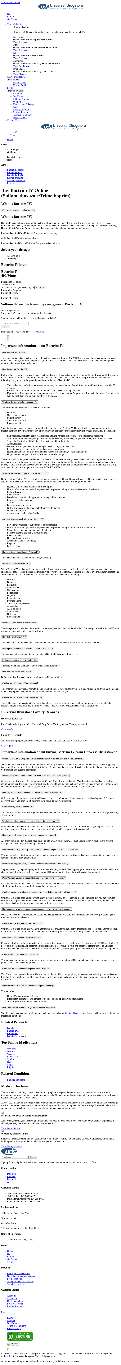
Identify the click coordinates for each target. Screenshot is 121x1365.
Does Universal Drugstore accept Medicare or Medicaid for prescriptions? (33, 878)
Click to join (7, 745)
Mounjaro (11, 1048)
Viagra (10, 1064)
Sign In (10, 1256)
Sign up (33, 1157)
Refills (10, 88)
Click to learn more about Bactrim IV (17, 210)
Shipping (17, 101)
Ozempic (11, 1051)
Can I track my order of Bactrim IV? (17, 807)
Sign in (10, 16)
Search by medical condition (20, 1281)
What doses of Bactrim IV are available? (19, 623)
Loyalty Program (21, 109)
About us (11, 1295)
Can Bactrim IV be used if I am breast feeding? (22, 697)
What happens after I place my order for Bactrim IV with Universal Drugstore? (35, 776)
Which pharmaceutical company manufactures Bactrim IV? (27, 648)
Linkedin (11, 1176)
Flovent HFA (13, 1056)
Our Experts (18, 96)
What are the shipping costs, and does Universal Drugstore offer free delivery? (35, 864)
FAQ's (16, 107)
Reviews (11, 183)
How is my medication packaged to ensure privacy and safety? (29, 835)
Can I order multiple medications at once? (20, 954)
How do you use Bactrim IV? (14, 369)
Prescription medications (18, 1273)
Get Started (12, 19)
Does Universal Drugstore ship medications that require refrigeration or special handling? (40, 849)
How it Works (14, 80)
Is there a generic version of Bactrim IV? (19, 660)
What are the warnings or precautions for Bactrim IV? (25, 473)
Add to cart (40, 287)
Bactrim (10, 1028)
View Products (20, 42)
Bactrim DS (12, 1031)
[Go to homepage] (60, 9)
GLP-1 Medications (16, 77)
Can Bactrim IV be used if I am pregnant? (20, 683)
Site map (11, 1262)
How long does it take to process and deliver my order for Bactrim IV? (32, 792)
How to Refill (19, 85)
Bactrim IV (12, 1033)
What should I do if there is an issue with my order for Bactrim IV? (30, 821)
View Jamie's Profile (10, 1128)
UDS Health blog (15, 1301)
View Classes (19, 74)
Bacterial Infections (16, 1080)
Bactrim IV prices (15, 170)
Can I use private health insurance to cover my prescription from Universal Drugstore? (39, 892)
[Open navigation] (14, 135)
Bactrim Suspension (16, 1036)
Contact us (39, 331)
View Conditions (21, 66)
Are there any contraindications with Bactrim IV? (23, 519)
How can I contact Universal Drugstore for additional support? (28, 1007)
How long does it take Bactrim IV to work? (20, 552)
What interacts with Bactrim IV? (16, 563)
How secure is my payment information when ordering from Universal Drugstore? (36, 909)
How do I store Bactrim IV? (14, 637)
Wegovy (11, 1054)
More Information (15, 91)
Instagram (11, 1174)
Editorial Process (21, 99)
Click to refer (7, 729)
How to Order (19, 82)
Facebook (11, 1179)
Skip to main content (10, 2)
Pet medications (14, 1278)
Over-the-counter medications (21, 1276)
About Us (17, 93)
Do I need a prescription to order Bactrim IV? (21, 937)
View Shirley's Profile (11, 1146)
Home (10, 139)
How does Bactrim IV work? (14, 352)
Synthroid (11, 1059)
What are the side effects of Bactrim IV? (19, 402)
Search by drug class (16, 1284)
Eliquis (10, 1067)
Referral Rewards (21, 112)
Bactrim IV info (14, 172)
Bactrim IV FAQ (15, 175)
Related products (15, 178)
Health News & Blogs (23, 104)
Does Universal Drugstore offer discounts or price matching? (28, 986)
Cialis (9, 1062)
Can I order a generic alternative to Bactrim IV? (22, 923)
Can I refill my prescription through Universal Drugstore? (26, 969)
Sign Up (5, 326)
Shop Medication (15, 24)
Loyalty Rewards (15, 1303)
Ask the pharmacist (16, 180)
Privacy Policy (20, 117)
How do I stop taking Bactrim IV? (16, 672)
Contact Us (12, 120)
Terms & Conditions (22, 115)
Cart (9, 1254)
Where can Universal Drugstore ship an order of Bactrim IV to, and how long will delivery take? (42, 759)
